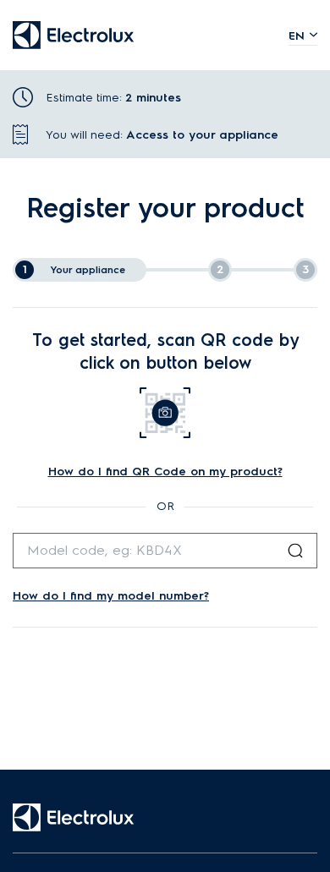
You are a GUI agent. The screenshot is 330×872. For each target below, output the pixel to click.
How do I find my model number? (111, 596)
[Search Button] (295, 550)
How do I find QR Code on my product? (165, 471)
